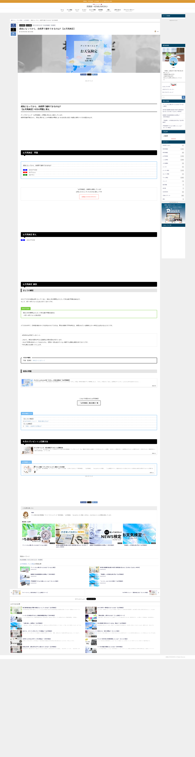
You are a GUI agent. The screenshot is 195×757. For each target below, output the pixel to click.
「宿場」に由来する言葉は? (33, 426)
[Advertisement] (89, 92)
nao (158, 31)
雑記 (173, 199)
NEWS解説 (173, 152)
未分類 (173, 188)
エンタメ (173, 166)
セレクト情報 (173, 174)
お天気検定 (22, 25)
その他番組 (173, 163)
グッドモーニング (38, 25)
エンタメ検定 (173, 170)
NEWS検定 (173, 149)
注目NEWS (173, 191)
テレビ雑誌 (28, 25)
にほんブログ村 (166, 86)
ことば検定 (173, 159)
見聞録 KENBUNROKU (89, 196)
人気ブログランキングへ (168, 89)
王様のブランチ (173, 195)
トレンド (173, 181)
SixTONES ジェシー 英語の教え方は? (36, 421)
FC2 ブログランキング (167, 92)
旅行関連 (173, 184)
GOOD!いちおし (173, 145)
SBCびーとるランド (39, 360)
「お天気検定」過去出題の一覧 (89, 403)
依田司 (53, 25)
